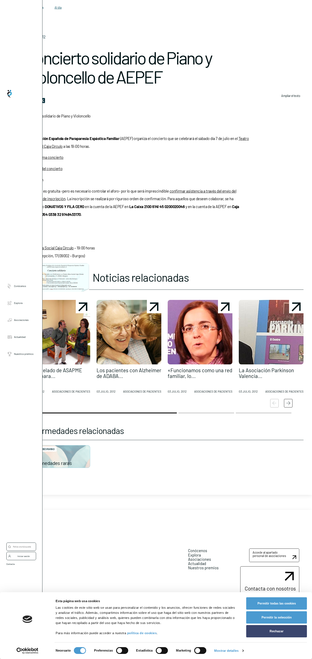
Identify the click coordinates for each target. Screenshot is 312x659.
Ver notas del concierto (43, 168)
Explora (18, 303)
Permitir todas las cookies (276, 603)
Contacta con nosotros (270, 588)
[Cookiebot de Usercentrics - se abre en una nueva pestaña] (27, 651)
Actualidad (20, 337)
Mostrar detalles (226, 650)
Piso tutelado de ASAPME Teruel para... (53, 373)
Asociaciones (21, 320)
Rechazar (277, 631)
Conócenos (20, 286)
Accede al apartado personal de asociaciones (269, 554)
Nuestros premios (24, 354)
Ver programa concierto (44, 157)
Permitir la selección (276, 617)
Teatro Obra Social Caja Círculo (49, 248)
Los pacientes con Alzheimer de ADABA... (129, 373)
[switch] (122, 650)
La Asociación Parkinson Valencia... (266, 373)
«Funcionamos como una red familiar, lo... (200, 373)
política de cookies (142, 633)
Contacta (10, 564)
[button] (57, 348)
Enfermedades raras (50, 463)
